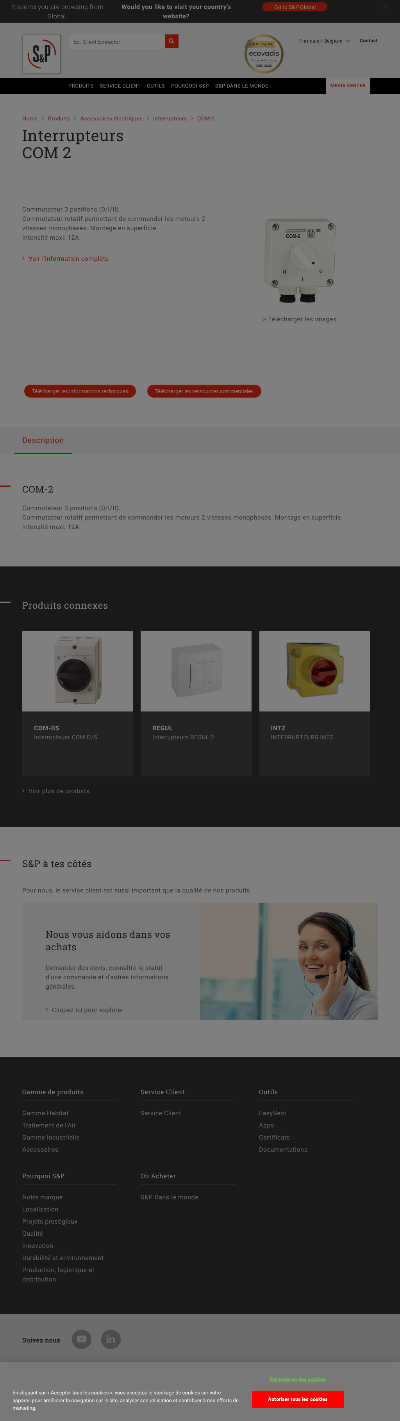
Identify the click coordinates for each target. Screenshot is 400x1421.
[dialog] (200, 1391)
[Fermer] (21, 1378)
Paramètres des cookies (298, 1379)
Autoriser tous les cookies (298, 1399)
